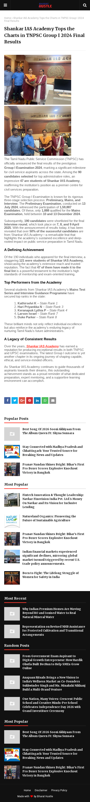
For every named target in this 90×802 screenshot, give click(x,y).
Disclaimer (41, 790)
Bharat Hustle (45, 796)
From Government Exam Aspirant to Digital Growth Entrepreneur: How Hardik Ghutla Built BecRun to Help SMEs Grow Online (52, 662)
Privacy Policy (59, 790)
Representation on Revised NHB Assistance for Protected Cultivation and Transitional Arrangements (53, 631)
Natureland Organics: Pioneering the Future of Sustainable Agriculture (49, 518)
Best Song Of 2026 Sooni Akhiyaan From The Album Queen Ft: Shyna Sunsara (51, 431)
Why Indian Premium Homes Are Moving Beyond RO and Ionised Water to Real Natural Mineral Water (51, 613)
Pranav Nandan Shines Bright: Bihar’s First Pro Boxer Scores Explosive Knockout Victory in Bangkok (53, 468)
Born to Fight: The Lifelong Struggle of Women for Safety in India (50, 575)
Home (7, 18)
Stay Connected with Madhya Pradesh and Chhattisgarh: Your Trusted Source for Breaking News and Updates (52, 451)
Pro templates (65, 796)
